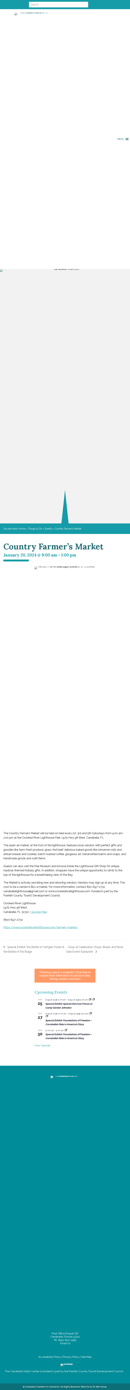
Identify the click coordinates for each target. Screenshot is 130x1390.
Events (48, 528)
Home (21, 528)
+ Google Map (38, 912)
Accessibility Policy (49, 1356)
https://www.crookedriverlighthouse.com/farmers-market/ (40, 927)
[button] (120, 139)
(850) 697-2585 (67, 1340)
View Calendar (42, 1045)
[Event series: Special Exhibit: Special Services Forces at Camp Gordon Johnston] (90, 1000)
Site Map (86, 1356)
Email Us (65, 1343)
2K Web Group (100, 1386)
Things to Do (35, 528)
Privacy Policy (71, 1356)
